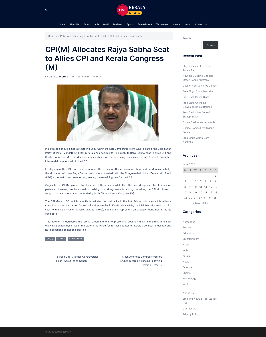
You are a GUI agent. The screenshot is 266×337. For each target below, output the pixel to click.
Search (187, 38)
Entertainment (145, 24)
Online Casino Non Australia (199, 122)
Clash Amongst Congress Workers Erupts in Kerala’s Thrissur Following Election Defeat (141, 260)
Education (188, 233)
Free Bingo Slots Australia (198, 91)
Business (118, 24)
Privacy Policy (191, 314)
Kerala (86, 24)
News (186, 261)
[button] (46, 10)
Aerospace (189, 221)
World (106, 24)
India (96, 24)
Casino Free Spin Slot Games (200, 85)
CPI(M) (50, 239)
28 (205, 198)
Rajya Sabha (75, 239)
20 (200, 192)
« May (196, 202)
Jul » (205, 202)
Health (188, 24)
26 (195, 198)
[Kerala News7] (133, 9)
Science (176, 24)
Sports (130, 24)
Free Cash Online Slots (196, 97)
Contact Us (201, 24)
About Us (74, 24)
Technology (162, 24)
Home (62, 24)
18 (190, 192)
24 (185, 198)
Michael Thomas (58, 77)
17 (185, 192)
